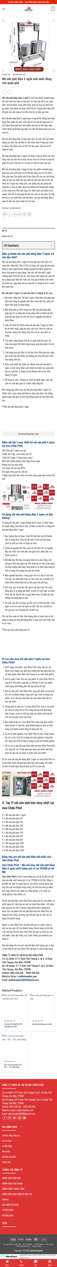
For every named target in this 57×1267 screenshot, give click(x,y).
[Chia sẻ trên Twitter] (14, 214)
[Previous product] (10, 91)
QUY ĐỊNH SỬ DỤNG (10, 1204)
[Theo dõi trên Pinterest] (24, 1118)
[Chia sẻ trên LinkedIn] (29, 214)
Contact (5, 1199)
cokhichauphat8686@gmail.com (23, 980)
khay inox (6, 1151)
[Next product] (4, 91)
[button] (3, 9)
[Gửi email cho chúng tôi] (19, 1118)
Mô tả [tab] (4, 230)
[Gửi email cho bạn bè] (19, 214)
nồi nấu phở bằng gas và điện (42, 1024)
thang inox (6, 1162)
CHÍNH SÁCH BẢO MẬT (11, 1178)
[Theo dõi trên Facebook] (4, 1118)
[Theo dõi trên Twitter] (14, 1118)
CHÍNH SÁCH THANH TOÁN (13, 1188)
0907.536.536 (17, 973)
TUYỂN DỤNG (7, 1210)
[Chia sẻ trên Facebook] (9, 214)
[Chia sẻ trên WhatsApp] (4, 214)
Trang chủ (6, 74)
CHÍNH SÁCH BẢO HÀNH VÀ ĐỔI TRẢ (17, 1194)
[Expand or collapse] (51, 245)
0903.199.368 (32, 973)
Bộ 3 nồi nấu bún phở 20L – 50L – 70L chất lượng (13, 1066)
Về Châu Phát (7, 1215)
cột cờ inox (6, 1140)
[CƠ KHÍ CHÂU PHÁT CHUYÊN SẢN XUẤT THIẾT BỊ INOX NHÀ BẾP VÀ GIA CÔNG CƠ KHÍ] (28, 9)
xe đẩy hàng (7, 1146)
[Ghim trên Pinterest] (24, 214)
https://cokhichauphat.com (24, 976)
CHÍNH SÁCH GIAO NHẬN (12, 1183)
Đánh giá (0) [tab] (7, 236)
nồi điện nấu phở (19, 74)
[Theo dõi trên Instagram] (9, 1118)
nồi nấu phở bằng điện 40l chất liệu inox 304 (13, 1025)
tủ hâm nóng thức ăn (11, 1135)
